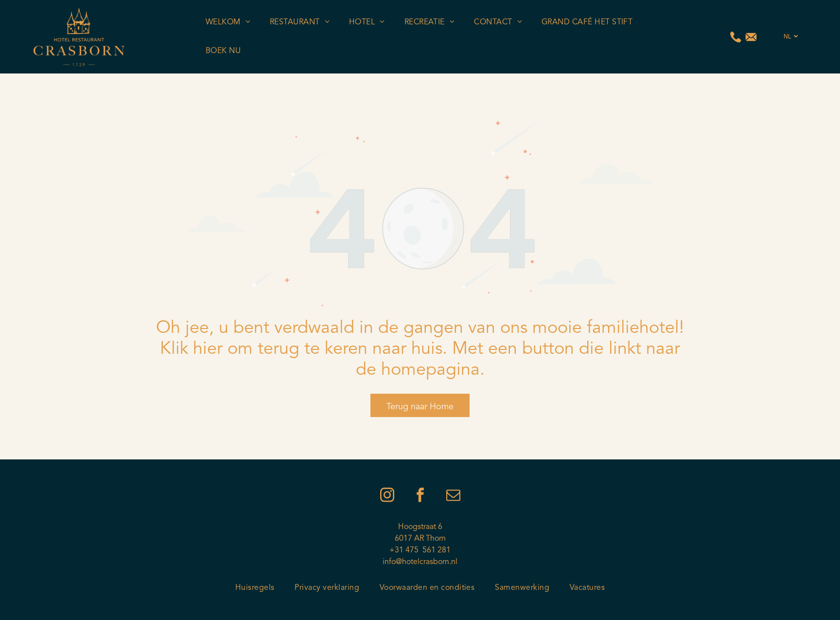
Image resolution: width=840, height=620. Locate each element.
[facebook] (420, 496)
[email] (453, 496)
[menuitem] (228, 22)
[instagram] (387, 496)
